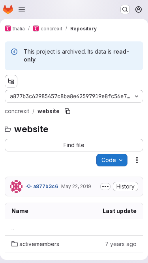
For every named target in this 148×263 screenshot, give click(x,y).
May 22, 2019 (76, 186)
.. (12, 227)
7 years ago (121, 244)
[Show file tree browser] (11, 81)
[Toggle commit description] (105, 186)
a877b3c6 (45, 186)
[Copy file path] (67, 111)
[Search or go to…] (125, 9)
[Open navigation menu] (21, 9)
